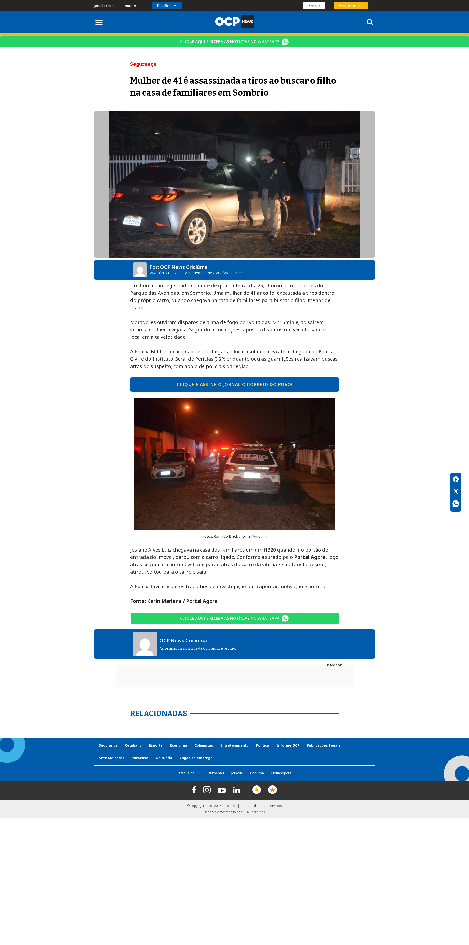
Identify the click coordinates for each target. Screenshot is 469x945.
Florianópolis (281, 773)
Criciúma (257, 773)
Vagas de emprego (196, 757)
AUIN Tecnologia (254, 812)
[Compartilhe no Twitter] (455, 492)
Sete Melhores (111, 757)
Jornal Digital (104, 5)
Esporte (156, 745)
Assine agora (350, 5)
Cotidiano (133, 745)
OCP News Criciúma (184, 267)
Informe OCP (288, 745)
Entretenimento (234, 745)
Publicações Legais (323, 745)
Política (262, 745)
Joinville (237, 773)
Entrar (314, 5)
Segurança (108, 745)
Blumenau (216, 773)
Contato (129, 5)
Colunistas (203, 745)
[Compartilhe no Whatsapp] (455, 504)
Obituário (164, 757)
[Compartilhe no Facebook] (455, 480)
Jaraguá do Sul (189, 773)
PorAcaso (140, 757)
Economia (178, 745)
